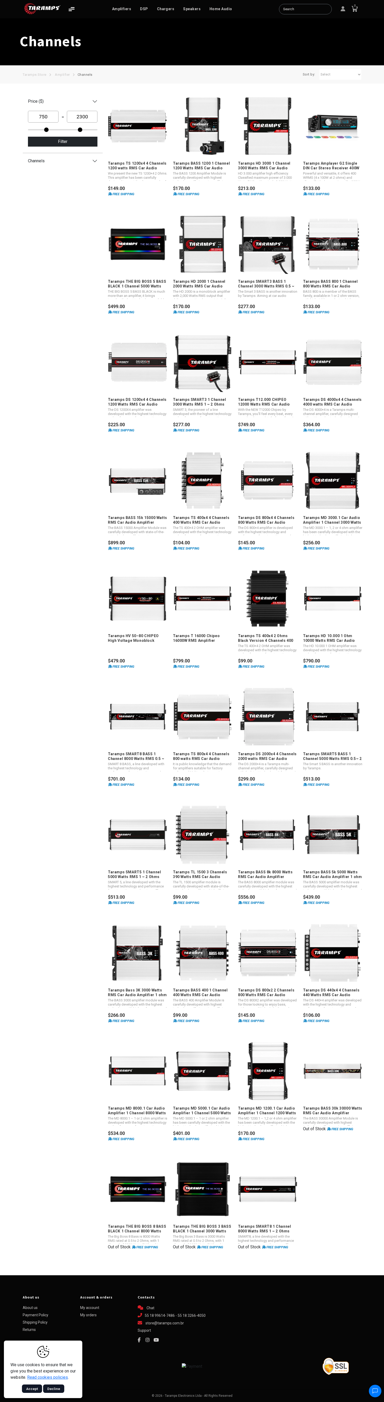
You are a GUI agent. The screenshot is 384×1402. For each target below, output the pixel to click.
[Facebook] (139, 1340)
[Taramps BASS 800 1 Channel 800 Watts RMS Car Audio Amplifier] (332, 244)
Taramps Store (34, 75)
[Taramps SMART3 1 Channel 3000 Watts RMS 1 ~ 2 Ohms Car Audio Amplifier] (202, 362)
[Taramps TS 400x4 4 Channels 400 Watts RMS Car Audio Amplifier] (202, 480)
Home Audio (221, 9)
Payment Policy (35, 1315)
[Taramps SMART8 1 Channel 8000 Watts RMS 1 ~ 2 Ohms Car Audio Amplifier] (267, 1189)
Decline (53, 1389)
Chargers (165, 9)
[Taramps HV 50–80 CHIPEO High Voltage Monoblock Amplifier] (137, 598)
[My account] (343, 9)
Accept (32, 1389)
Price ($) (36, 101)
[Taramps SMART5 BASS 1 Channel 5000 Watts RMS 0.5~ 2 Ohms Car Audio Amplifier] (332, 716)
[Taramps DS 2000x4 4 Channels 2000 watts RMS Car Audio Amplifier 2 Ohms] (267, 716)
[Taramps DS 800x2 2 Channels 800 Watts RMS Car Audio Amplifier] (267, 953)
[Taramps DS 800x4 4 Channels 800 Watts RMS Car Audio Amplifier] (267, 480)
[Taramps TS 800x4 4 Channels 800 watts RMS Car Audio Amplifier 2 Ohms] (202, 716)
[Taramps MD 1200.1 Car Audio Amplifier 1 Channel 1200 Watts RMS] (267, 1071)
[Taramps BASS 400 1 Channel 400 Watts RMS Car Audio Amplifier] (202, 953)
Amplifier (62, 75)
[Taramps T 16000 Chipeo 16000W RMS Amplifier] (202, 598)
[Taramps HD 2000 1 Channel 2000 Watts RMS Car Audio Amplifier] (202, 244)
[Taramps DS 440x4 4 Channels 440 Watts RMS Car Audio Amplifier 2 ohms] (332, 953)
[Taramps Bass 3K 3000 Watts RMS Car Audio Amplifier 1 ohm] (137, 953)
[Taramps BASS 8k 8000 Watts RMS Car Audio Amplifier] (267, 834)
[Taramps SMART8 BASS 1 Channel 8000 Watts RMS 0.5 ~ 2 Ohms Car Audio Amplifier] (137, 716)
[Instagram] (148, 1340)
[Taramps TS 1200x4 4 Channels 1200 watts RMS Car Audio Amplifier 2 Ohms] (137, 126)
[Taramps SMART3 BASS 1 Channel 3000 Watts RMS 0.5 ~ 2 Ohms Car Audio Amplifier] (267, 244)
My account (89, 1308)
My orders (88, 1315)
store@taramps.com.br (165, 1323)
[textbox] (305, 9)
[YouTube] (156, 1340)
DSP (144, 9)
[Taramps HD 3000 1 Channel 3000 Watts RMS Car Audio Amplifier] (267, 126)
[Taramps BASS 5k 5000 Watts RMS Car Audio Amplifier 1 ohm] (332, 834)
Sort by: (309, 74)
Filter (62, 141)
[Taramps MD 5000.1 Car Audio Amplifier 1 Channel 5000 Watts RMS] (202, 1071)
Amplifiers (121, 9)
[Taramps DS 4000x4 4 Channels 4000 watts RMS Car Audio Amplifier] (332, 362)
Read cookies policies (47, 1377)
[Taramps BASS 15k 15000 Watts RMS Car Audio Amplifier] (137, 480)
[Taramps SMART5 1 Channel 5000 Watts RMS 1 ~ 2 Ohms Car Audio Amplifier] (137, 834)
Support (144, 1330)
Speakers (192, 9)
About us (30, 1308)
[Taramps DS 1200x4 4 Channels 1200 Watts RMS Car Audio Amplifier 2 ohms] (137, 362)
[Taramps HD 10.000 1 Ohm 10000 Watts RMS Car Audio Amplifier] (332, 598)
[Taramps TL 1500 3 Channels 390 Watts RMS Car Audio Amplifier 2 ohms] (202, 834)
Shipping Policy (35, 1322)
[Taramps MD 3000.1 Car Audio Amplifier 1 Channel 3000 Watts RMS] (332, 480)
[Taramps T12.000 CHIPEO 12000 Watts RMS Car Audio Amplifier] (267, 362)
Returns (29, 1330)
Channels (85, 75)
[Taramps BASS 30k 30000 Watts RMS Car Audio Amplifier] (332, 1071)
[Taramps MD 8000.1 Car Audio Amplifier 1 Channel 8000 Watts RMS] (137, 1071)
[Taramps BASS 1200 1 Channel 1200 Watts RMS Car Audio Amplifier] (202, 126)
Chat (150, 1308)
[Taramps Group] (42, 9)
